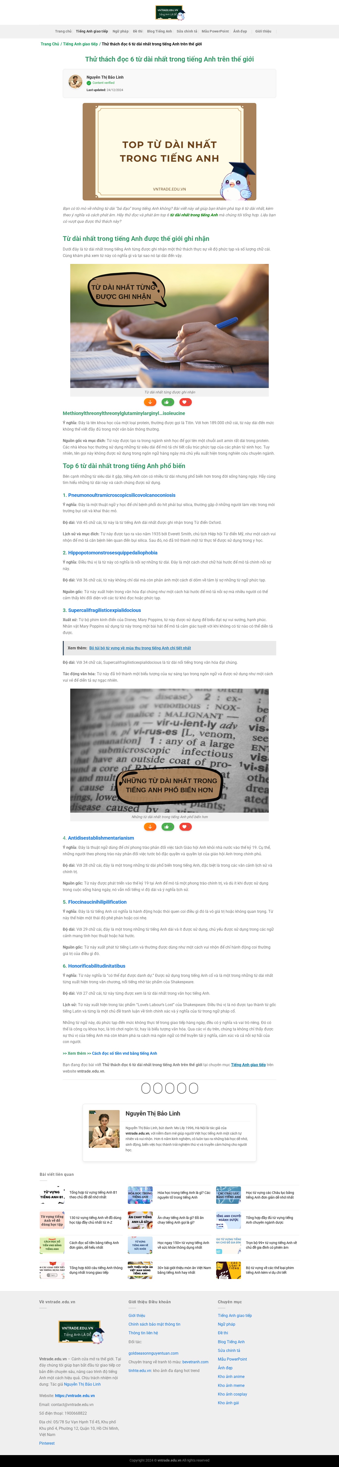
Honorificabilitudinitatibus (96, 966)
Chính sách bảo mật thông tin (154, 1324)
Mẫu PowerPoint (215, 31)
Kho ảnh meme (231, 1385)
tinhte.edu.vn (140, 1370)
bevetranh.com (195, 1362)
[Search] (282, 32)
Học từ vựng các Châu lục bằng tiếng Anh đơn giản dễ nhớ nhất (270, 1195)
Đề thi (138, 31)
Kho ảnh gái (228, 1403)
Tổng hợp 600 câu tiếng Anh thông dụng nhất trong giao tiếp (96, 1270)
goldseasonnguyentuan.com (153, 1353)
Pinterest (47, 1443)
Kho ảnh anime (231, 1376)
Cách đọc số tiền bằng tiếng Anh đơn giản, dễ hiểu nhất (94, 1245)
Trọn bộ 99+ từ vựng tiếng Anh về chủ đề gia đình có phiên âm (271, 1245)
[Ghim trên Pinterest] (181, 1088)
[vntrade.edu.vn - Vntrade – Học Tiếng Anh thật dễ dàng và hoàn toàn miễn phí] (169, 12)
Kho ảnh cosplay (232, 1394)
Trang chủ (63, 31)
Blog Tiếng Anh (159, 31)
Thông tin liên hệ (143, 1333)
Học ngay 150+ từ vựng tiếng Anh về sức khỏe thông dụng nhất (183, 1245)
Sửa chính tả (187, 31)
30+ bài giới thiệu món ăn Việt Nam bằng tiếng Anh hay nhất (184, 1270)
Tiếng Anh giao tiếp (92, 31)
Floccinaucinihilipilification (97, 902)
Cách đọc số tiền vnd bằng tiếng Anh (124, 1053)
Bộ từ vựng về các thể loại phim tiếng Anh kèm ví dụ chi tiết (270, 1270)
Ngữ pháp (121, 31)
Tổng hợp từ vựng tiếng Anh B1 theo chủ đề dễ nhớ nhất (93, 1194)
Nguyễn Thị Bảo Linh (105, 77)
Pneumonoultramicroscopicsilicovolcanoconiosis (121, 495)
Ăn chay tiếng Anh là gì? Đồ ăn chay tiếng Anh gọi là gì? (181, 1220)
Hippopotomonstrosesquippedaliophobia (113, 553)
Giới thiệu (263, 31)
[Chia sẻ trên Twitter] (157, 1088)
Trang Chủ (50, 44)
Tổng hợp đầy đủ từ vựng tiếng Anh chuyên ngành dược (269, 1220)
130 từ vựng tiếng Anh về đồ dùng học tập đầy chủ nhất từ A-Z (95, 1220)
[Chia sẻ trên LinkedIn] (193, 1088)
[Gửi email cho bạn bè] (169, 1088)
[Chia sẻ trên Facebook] (145, 1088)
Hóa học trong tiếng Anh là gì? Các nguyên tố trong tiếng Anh (184, 1195)
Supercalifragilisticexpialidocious (104, 610)
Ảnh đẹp (240, 31)
